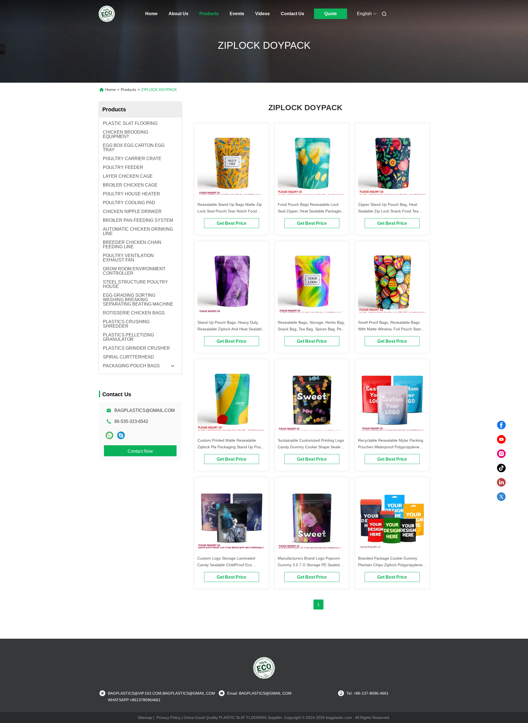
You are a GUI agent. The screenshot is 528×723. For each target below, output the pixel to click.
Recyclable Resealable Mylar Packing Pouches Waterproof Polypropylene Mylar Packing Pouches (390, 447)
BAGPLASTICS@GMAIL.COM (144, 410)
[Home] (106, 14)
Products (209, 13)
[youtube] (501, 439)
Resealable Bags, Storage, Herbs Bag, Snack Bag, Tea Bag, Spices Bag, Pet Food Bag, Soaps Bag (311, 329)
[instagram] (501, 454)
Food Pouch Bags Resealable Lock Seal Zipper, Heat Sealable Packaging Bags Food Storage (310, 211)
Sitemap (145, 717)
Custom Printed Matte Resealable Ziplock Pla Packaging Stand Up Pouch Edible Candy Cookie (231, 447)
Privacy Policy (168, 717)
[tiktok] (501, 468)
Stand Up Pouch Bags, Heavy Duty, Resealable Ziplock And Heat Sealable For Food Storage (230, 329)
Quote (330, 13)
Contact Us (292, 13)
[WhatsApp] (109, 435)
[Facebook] (501, 425)
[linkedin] (501, 482)
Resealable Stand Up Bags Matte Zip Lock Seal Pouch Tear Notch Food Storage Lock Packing (229, 211)
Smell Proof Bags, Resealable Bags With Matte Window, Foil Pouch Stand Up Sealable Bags (390, 329)
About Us (178, 13)
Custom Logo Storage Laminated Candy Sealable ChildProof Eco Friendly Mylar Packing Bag (226, 565)
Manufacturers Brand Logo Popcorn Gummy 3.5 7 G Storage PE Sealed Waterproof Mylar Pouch (309, 565)
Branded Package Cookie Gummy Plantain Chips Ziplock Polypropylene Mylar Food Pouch (390, 565)
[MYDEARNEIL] (121, 435)
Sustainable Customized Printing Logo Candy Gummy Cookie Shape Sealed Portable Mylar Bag (311, 447)
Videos (262, 13)
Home (151, 13)
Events (237, 13)
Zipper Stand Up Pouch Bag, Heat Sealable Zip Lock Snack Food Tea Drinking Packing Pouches (388, 211)
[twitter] (501, 497)
